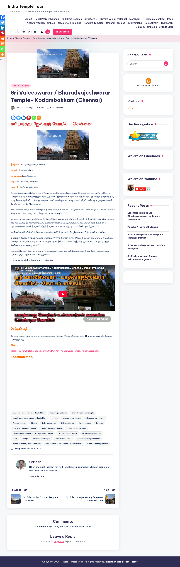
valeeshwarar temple (41, 438)
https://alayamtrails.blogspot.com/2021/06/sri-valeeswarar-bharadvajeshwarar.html (55, 351)
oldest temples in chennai (51, 428)
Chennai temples (19, 423)
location (99, 423)
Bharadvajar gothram (58, 413)
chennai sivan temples (95, 418)
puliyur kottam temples (76, 428)
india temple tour (49, 423)
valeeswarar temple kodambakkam (27, 444)
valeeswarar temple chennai (88, 438)
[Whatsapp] (33, 118)
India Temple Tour (25, 6)
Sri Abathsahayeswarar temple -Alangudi (146, 247)
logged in (59, 541)
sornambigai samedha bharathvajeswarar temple (33, 433)
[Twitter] (18, 118)
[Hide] (1, 59)
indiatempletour (67, 423)
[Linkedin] (23, 118)
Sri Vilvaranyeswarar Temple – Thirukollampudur (145, 236)
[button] (62, 32)
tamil (15, 438)
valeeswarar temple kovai (97, 444)
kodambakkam (85, 423)
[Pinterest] (28, 118)
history (34, 423)
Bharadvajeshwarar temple (83, 413)
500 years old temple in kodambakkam (29, 413)
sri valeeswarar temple (91, 433)
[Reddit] (2, 38)
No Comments (56, 108)
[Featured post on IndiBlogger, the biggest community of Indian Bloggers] (142, 135)
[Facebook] (13, 118)
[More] (39, 118)
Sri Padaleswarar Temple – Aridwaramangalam (143, 258)
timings (25, 438)
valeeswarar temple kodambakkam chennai (64, 444)
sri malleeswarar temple (67, 433)
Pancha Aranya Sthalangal (143, 226)
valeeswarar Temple (63, 438)
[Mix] (2, 43)
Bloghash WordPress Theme (121, 561)
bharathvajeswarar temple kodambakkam (30, 418)
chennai (55, 418)
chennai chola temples (72, 418)
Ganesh (35, 462)
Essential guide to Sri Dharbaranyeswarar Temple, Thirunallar (144, 216)
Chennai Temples (21, 85)
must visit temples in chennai (24, 428)
